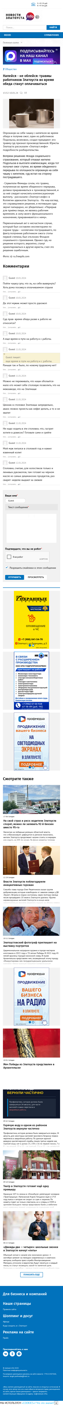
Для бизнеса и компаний (25, 1294)
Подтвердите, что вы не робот (23, 548)
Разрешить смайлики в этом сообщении (33, 567)
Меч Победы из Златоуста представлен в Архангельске (28, 1066)
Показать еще (31, 1274)
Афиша (6, 1321)
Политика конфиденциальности (15, 1370)
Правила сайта (9, 1309)
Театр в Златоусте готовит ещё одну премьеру (26, 1188)
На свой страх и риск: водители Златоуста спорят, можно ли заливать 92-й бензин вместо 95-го (29, 824)
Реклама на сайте (18, 1332)
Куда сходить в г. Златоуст (15, 1325)
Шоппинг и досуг (18, 1316)
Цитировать (12, 292)
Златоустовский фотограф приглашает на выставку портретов (30, 944)
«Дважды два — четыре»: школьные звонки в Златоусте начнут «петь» (30, 1248)
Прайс (5, 1338)
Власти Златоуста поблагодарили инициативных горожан (24, 883)
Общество (11, 69)
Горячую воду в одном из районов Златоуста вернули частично (25, 1127)
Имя (4, 292)
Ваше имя (11, 495)
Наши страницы (17, 1303)
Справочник (51, 35)
